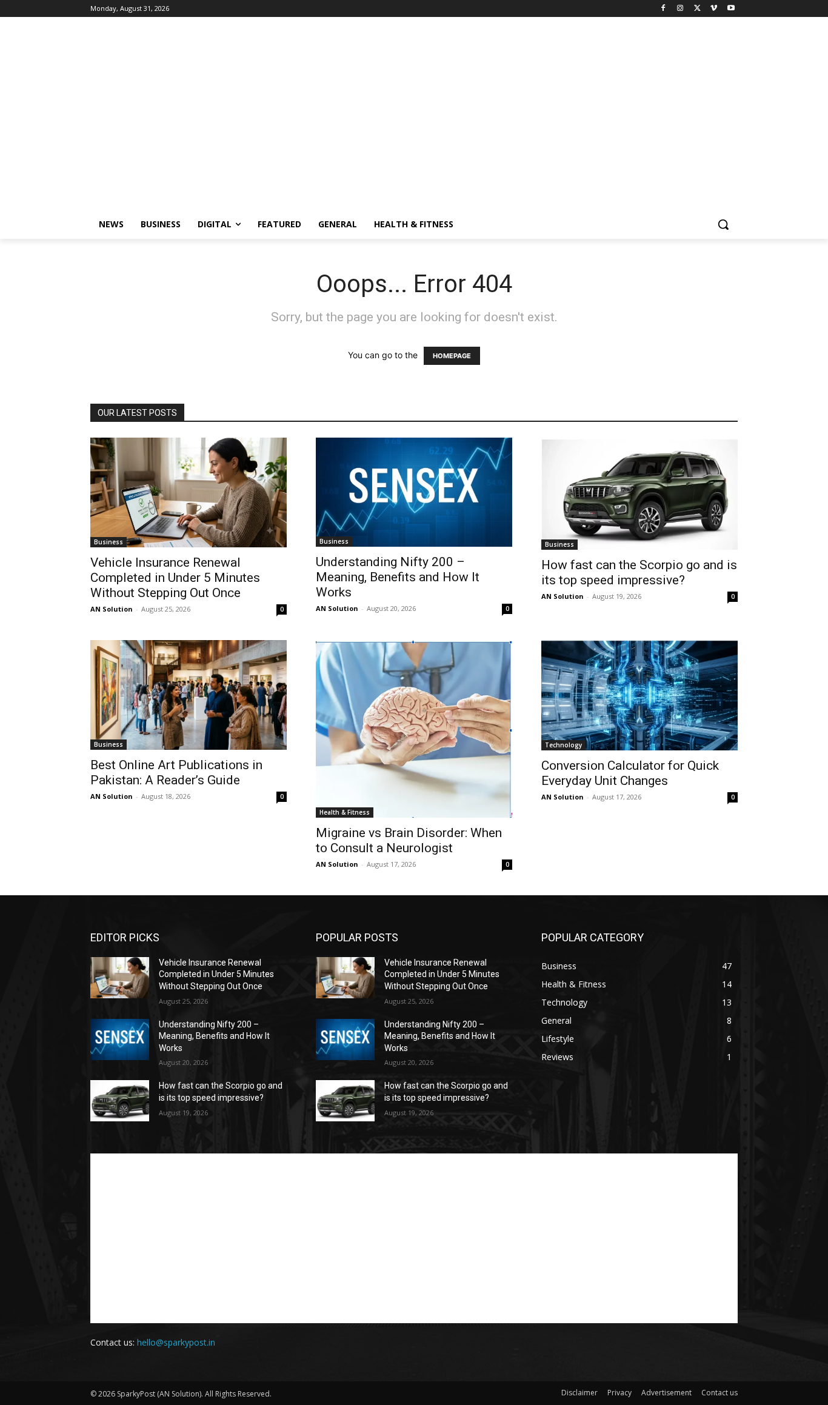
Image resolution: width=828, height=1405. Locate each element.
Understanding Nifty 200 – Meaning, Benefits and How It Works (397, 577)
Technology (563, 745)
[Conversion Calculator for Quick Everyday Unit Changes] (639, 695)
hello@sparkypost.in (176, 1342)
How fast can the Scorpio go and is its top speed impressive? (639, 572)
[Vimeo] (714, 9)
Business (108, 542)
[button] (723, 224)
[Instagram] (680, 9)
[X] (697, 9)
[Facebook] (663, 9)
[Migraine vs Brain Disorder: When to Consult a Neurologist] (414, 729)
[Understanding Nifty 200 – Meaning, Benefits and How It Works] (414, 492)
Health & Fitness (344, 812)
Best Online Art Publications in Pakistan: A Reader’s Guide (176, 772)
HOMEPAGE (452, 356)
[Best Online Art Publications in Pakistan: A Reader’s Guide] (188, 695)
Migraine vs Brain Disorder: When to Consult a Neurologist (409, 840)
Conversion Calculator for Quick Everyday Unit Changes (630, 773)
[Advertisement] (414, 125)
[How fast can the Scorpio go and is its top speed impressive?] (639, 494)
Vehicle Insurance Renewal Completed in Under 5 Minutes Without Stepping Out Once (175, 577)
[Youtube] (731, 9)
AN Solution (111, 608)
